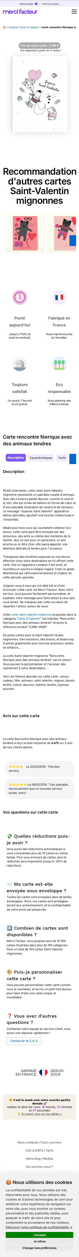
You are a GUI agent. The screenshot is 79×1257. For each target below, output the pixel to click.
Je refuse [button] (40, 1241)
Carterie (12, 27)
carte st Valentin (29, 618)
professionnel (50, 4)
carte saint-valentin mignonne (31, 614)
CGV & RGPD (34, 1150)
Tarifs (62, 458)
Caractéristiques (41, 458)
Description (16, 457)
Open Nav (74, 11)
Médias (48, 1158)
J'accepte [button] (39, 1235)
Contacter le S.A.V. (24, 1041)
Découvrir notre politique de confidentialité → (39, 1227)
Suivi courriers (51, 1142)
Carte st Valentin (29, 27)
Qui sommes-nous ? (39, 1167)
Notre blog (33, 1158)
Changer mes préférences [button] (39, 1247)
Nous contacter (28, 1142)
